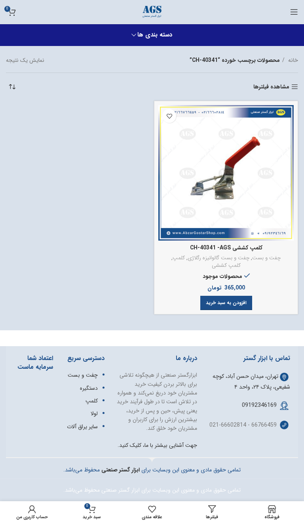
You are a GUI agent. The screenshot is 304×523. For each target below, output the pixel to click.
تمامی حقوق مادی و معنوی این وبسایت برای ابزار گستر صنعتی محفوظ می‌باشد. (152, 490)
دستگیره (89, 388)
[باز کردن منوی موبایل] (294, 12)
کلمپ (179, 258)
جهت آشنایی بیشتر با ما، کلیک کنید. (157, 445)
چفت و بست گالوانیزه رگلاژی (218, 258)
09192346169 (259, 405)
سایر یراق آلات (82, 426)
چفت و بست (266, 258)
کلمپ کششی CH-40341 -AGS (226, 247)
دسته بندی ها (155, 35)
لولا (94, 413)
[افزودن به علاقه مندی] (169, 116)
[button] (226, 303)
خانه (292, 60)
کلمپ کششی (226, 266)
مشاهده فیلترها (271, 87)
